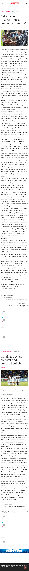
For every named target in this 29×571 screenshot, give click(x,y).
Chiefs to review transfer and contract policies (12, 359)
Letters (3, 11)
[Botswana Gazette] (14, 3)
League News (4, 351)
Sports (10, 351)
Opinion (8, 11)
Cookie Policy (9, 566)
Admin (3, 27)
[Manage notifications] (25, 567)
